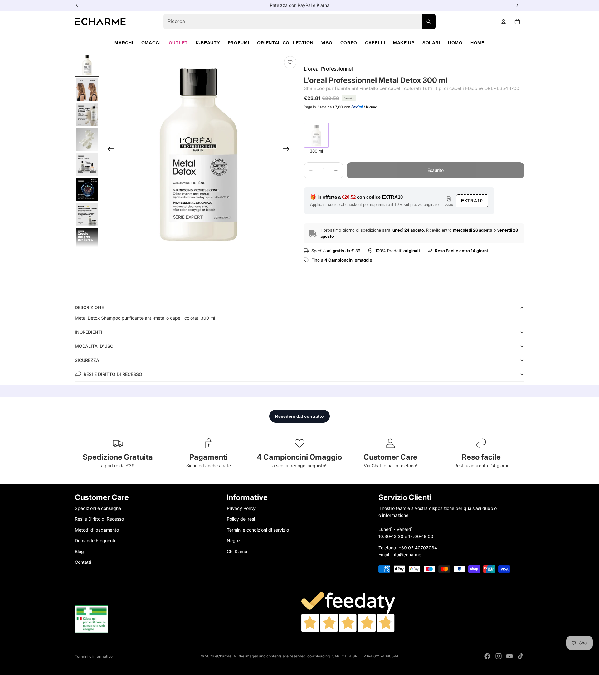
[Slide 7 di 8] (87, 214)
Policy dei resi (241, 519)
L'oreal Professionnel (328, 69)
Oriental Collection (285, 42)
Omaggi (151, 42)
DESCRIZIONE (89, 307)
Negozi (234, 540)
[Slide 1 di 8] (87, 64)
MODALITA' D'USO (94, 346)
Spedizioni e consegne (98, 508)
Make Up (404, 42)
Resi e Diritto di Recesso (99, 519)
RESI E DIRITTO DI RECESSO (113, 374)
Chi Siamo (237, 551)
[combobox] (299, 21)
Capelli (375, 42)
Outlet (178, 42)
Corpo (349, 42)
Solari (431, 42)
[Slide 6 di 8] (87, 189)
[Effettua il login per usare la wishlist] (290, 62)
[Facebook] (487, 656)
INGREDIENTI (88, 332)
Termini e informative (94, 656)
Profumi (239, 42)
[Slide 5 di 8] (87, 164)
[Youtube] (509, 656)
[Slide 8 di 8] (87, 239)
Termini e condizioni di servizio (258, 529)
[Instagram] (498, 656)
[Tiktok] (520, 656)
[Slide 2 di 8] (87, 89)
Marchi (123, 42)
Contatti (83, 561)
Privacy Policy (241, 508)
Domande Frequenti (95, 540)
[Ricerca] (429, 21)
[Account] (503, 21)
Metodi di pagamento (97, 529)
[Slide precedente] (109, 150)
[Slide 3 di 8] (87, 114)
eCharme (223, 656)
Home (477, 42)
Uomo (455, 42)
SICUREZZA (87, 360)
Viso (327, 42)
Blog (79, 551)
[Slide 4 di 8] (87, 139)
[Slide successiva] (288, 150)
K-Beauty (208, 42)
